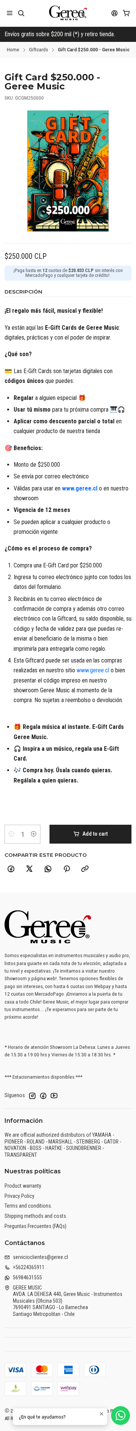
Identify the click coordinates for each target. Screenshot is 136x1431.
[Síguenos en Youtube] (54, 1095)
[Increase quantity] (33, 834)
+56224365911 (29, 1267)
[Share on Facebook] (11, 869)
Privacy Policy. (20, 1196)
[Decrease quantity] (11, 834)
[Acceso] (115, 13)
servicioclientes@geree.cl (40, 1257)
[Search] (21, 13)
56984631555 (27, 1277)
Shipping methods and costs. (36, 1216)
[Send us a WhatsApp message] (120, 1415)
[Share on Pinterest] (66, 869)
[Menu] (10, 13)
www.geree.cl (79, 488)
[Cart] (126, 13)
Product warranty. (23, 1186)
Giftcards (38, 49)
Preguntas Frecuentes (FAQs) (35, 1226)
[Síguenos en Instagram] (32, 1095)
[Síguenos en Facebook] (43, 1095)
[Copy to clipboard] (85, 869)
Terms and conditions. (28, 1206)
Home (13, 49)
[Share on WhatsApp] (48, 869)
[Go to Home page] (68, 13)
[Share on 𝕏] (29, 869)
